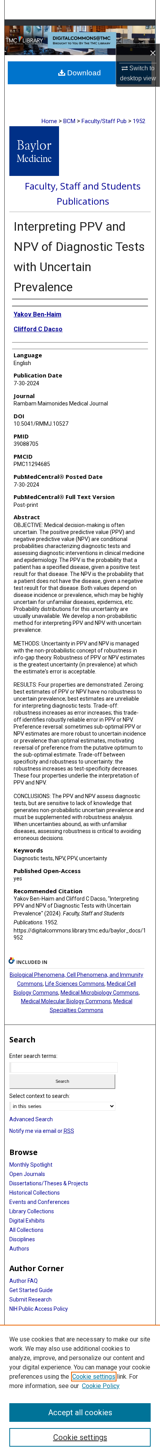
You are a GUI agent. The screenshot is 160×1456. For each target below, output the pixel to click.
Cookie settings (93, 1376)
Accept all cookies (80, 1412)
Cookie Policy (101, 1386)
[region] (80, 1390)
